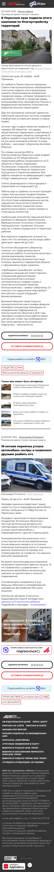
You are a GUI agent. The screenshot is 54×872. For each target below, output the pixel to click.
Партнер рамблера (26, 858)
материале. (40, 604)
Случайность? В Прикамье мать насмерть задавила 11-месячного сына (24, 624)
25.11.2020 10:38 (8, 11)
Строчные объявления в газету (20, 744)
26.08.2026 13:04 (9, 437)
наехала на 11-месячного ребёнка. (20, 601)
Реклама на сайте (13, 725)
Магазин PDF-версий (14, 729)
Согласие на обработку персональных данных (25, 823)
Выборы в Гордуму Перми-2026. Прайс (24, 758)
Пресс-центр (40, 721)
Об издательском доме (16, 721)
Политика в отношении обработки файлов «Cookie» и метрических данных (24, 832)
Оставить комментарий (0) (27, 346)
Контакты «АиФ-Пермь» (16, 740)
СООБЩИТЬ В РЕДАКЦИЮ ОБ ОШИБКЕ (23, 762)
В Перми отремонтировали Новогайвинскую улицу (25, 404)
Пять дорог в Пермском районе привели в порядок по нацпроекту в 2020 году (31, 422)
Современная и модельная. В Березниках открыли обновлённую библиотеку (31, 386)
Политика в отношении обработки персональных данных (20, 826)
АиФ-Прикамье (35, 494)
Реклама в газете (36, 725)
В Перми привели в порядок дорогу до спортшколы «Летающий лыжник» (30, 395)
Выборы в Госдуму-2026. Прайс (20, 748)
